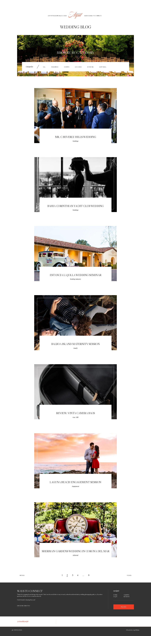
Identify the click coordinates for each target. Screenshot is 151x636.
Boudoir (90, 67)
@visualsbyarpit (22, 621)
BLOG (93, 16)
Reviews (126, 596)
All (44, 67)
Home (115, 595)
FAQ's (115, 596)
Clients (126, 595)
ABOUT (50, 16)
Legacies (78, 67)
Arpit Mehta (136, 630)
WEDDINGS (56, 16)
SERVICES (87, 16)
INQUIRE (123, 607)
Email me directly (23, 606)
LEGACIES (63, 16)
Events (66, 67)
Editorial (102, 67)
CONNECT (98, 16)
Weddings (54, 67)
